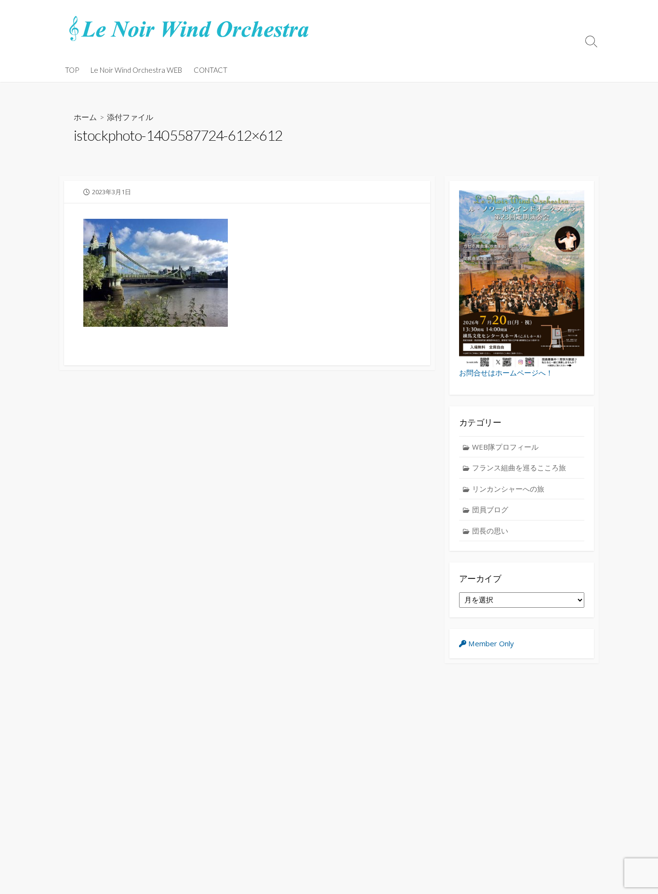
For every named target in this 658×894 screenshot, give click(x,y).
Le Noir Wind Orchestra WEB (136, 70)
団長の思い (490, 530)
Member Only (490, 643)
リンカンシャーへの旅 (508, 489)
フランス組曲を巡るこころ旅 (519, 467)
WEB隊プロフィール (505, 447)
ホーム (85, 116)
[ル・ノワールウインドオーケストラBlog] (189, 28)
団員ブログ (490, 509)
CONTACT (210, 70)
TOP (72, 70)
